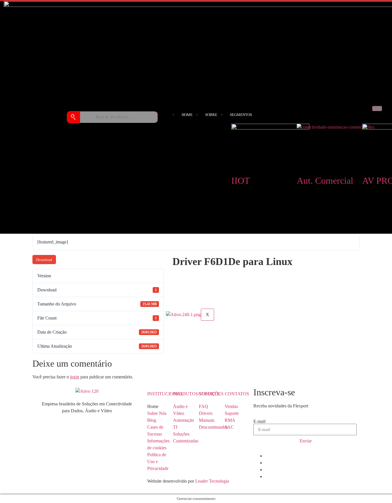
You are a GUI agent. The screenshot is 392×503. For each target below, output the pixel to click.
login (74, 376)
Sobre (211, 115)
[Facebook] (266, 462)
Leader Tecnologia (211, 481)
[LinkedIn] (266, 455)
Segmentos (241, 115)
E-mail (259, 421)
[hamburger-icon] (377, 108)
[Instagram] (266, 476)
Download (44, 260)
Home (187, 115)
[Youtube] (266, 469)
